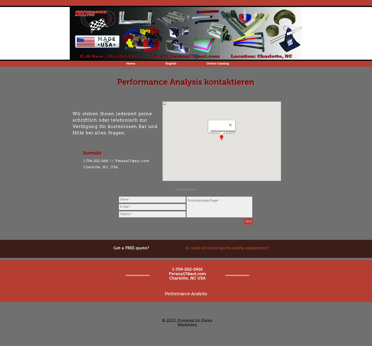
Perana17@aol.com (132, 161)
